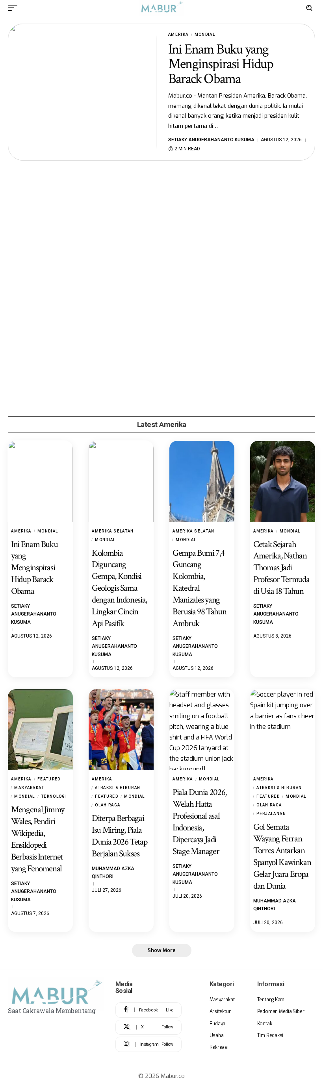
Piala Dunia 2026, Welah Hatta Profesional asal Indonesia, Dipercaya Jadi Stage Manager (199, 821)
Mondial (205, 34)
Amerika (178, 34)
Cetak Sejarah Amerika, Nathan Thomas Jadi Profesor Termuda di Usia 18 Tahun (281, 567)
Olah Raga (107, 805)
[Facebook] (148, 1010)
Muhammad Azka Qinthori (113, 872)
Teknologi (54, 796)
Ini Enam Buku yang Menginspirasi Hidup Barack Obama (220, 64)
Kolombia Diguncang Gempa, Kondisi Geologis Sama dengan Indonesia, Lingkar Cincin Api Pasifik (119, 588)
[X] (148, 1027)
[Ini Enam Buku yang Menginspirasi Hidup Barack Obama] (82, 92)
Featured (49, 779)
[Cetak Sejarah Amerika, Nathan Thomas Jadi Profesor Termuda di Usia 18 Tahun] (282, 481)
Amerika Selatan (113, 531)
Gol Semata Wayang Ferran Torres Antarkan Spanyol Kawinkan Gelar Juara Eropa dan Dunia (282, 856)
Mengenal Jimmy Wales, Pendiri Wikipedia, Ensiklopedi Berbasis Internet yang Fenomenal (37, 839)
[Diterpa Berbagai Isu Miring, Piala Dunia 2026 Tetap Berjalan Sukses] (121, 729)
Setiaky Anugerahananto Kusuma (211, 139)
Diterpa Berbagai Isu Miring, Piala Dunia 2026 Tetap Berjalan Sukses (119, 836)
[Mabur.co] (161, 8)
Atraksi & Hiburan (117, 788)
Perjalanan (271, 814)
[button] (14, 8)
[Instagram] (148, 1044)
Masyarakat (29, 788)
